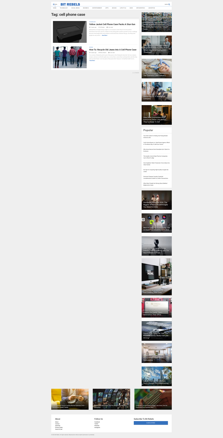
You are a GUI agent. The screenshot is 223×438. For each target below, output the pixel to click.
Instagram (97, 427)
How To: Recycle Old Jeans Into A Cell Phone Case (112, 49)
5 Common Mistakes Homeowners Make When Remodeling (153, 357)
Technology (92, 21)
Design (91, 47)
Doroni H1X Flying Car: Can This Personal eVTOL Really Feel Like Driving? (155, 335)
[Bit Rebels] (69, 5)
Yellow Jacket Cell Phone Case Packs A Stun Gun (112, 24)
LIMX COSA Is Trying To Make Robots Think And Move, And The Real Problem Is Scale (156, 250)
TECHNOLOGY (64, 8)
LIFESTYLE (123, 8)
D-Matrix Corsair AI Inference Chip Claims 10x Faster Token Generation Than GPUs (156, 312)
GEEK (131, 8)
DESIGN (114, 8)
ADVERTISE (151, 8)
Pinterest (96, 425)
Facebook (97, 422)
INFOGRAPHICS (140, 8)
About (56, 422)
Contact (57, 423)
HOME (54, 8)
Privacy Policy (59, 427)
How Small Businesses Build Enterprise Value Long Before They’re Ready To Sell (154, 119)
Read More (104, 35)
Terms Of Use (58, 429)
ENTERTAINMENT (97, 8)
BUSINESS (86, 8)
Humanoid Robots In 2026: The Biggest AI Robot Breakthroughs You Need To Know (155, 204)
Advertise (57, 425)
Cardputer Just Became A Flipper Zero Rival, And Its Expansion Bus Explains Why (151, 406)
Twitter (96, 423)
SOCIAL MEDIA (75, 8)
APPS (107, 8)
